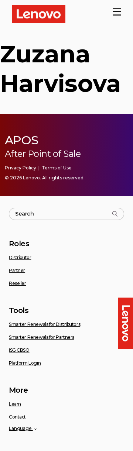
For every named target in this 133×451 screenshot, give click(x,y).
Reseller (17, 283)
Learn (15, 404)
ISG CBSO (19, 350)
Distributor (20, 257)
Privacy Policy (20, 168)
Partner (17, 270)
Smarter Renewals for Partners (41, 337)
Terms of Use (57, 168)
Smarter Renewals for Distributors (44, 324)
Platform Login (25, 363)
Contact (17, 417)
